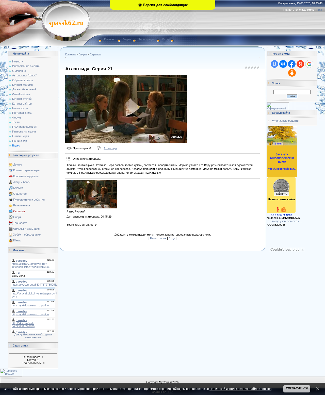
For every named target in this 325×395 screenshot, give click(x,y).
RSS (319, 9)
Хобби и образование (27, 234)
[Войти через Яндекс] (300, 64)
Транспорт (20, 222)
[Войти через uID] (274, 64)
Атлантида (110, 148)
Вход (165, 39)
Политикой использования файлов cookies (240, 388)
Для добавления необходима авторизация (33, 336)
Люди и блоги (21, 182)
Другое (17, 164)
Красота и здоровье (26, 176)
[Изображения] (92, 194)
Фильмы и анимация (26, 228)
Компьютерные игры (26, 170)
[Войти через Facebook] (292, 64)
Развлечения (21, 205)
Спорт (17, 217)
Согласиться (297, 388)
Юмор (17, 240)
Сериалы (19, 211)
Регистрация (146, 39)
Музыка (18, 187)
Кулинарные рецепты (285, 120)
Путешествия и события (29, 199)
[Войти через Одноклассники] (292, 73)
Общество (20, 193)
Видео (127, 39)
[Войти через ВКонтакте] (283, 64)
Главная (109, 39)
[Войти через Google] (309, 64)
